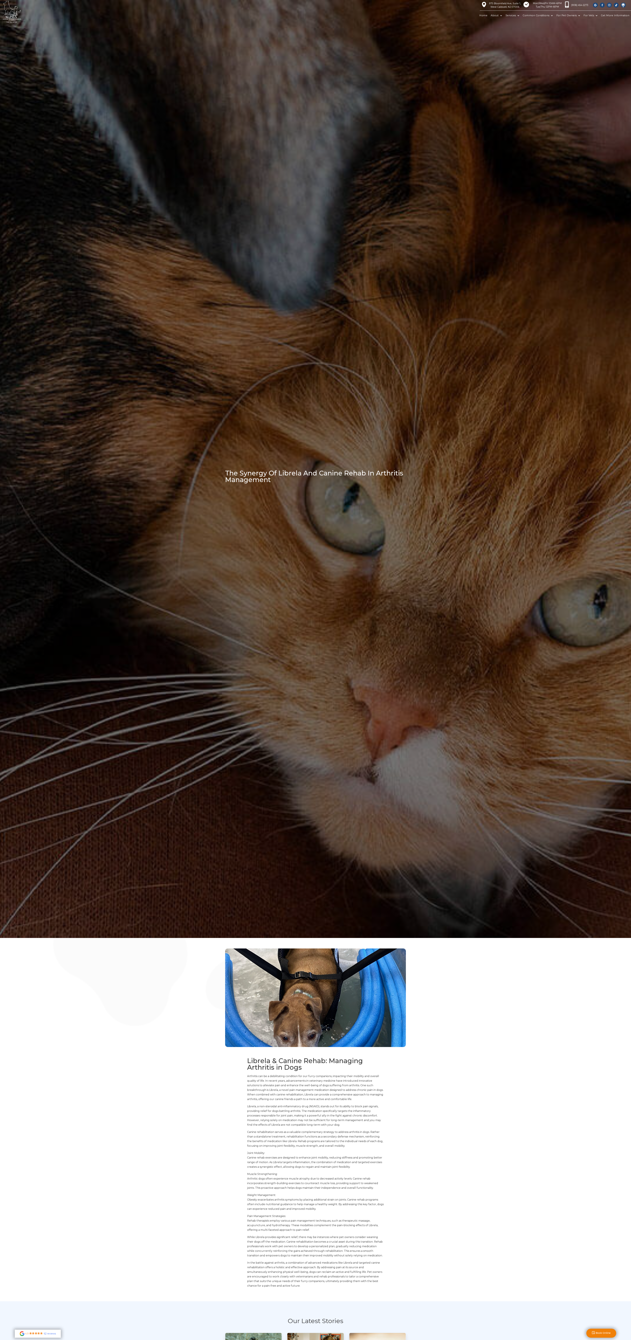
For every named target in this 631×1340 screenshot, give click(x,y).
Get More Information (615, 15)
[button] (496, 15)
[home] (17, 12)
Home (483, 15)
